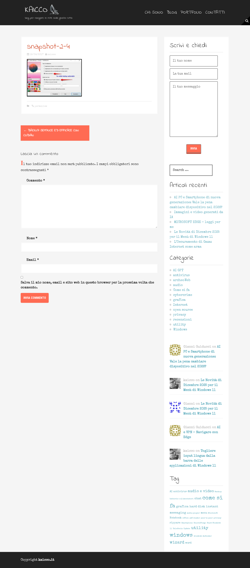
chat (198, 498)
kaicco (52, 54)
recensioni (182, 319)
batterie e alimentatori (181, 499)
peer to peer (207, 518)
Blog (172, 12)
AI (171, 491)
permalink (40, 106)
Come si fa (181, 290)
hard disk (197, 506)
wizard (177, 543)
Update (187, 529)
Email (33, 260)
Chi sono (154, 12)
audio (178, 285)
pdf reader (195, 518)
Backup (218, 492)
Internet (180, 305)
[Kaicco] (49, 12)
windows (181, 535)
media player (193, 513)
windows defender (203, 536)
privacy (179, 315)
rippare (175, 523)
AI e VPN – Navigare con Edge (202, 432)
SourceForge (200, 523)
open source (183, 310)
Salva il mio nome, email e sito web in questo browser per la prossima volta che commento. (87, 285)
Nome (32, 238)
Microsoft (213, 513)
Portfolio (191, 12)
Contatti (215, 12)
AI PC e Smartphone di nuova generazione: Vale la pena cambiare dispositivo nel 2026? (196, 202)
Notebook (176, 518)
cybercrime (182, 295)
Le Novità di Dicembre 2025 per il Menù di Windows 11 (202, 385)
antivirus (181, 275)
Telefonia (178, 529)
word (188, 543)
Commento (36, 180)
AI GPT (178, 270)
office (185, 518)
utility (179, 324)
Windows (180, 329)
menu (204, 513)
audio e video (201, 491)
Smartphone (187, 523)
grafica (179, 300)
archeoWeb (182, 280)
